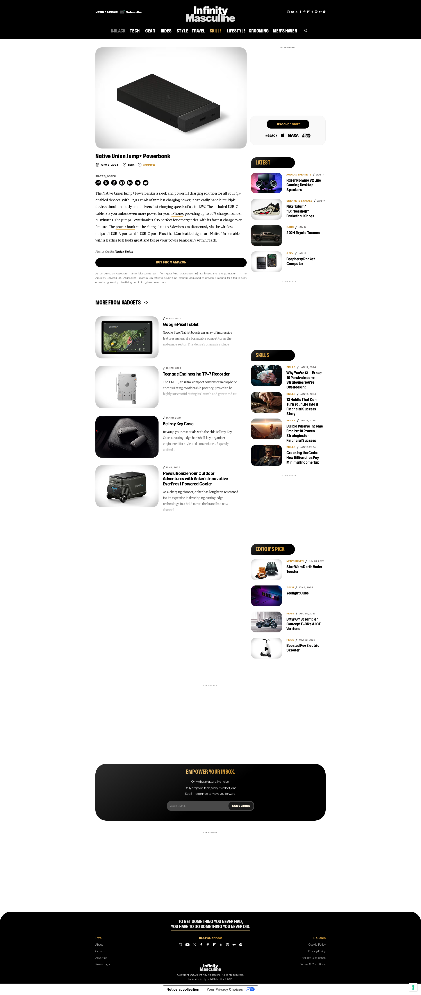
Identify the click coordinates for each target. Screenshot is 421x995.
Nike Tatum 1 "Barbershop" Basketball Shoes (300, 211)
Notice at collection (182, 989)
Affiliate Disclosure (314, 958)
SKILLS (290, 367)
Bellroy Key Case (178, 424)
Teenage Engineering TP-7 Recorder (196, 374)
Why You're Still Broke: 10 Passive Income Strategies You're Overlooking (304, 380)
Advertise (101, 958)
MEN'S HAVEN (295, 561)
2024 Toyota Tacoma (303, 233)
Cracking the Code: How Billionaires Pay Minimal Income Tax (302, 457)
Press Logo (102, 964)
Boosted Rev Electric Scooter (302, 648)
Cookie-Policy (317, 944)
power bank (125, 226)
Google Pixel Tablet (181, 324)
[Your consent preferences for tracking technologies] (413, 987)
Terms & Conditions (313, 964)
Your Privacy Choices (225, 989)
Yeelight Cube (297, 593)
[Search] (305, 32)
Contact (100, 951)
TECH (290, 587)
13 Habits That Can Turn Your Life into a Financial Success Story (302, 407)
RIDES (290, 613)
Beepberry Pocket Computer (300, 261)
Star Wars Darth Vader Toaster (304, 569)
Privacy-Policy (317, 951)
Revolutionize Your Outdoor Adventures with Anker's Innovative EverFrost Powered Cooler (195, 478)
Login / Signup (106, 12)
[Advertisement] (288, 80)
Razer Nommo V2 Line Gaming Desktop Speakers (303, 185)
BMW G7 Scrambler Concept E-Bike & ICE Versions (303, 624)
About (99, 944)
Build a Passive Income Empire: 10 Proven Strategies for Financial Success (304, 433)
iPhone (177, 213)
